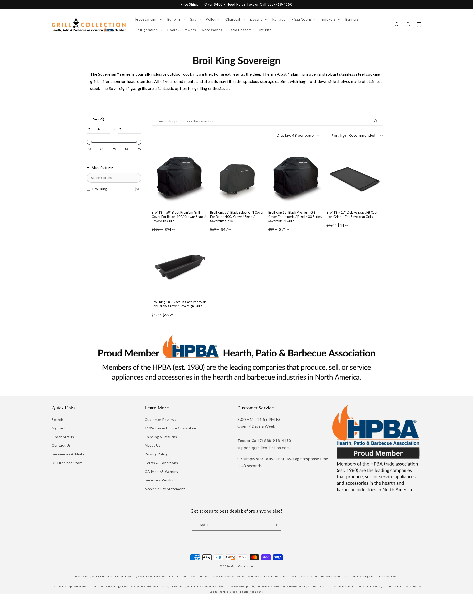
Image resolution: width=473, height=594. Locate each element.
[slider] (89, 142)
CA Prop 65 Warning (162, 471)
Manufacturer (102, 168)
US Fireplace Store (67, 463)
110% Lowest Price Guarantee (170, 428)
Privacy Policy (156, 454)
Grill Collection (242, 566)
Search (57, 419)
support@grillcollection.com (263, 447)
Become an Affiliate (68, 454)
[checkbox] (114, 189)
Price (98, 119)
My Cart (58, 428)
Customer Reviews (160, 419)
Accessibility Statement (165, 489)
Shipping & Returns (161, 437)
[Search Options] (377, 121)
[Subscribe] (275, 525)
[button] (148, 19)
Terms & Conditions (161, 463)
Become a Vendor (159, 480)
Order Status (63, 437)
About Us (153, 445)
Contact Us (61, 445)
